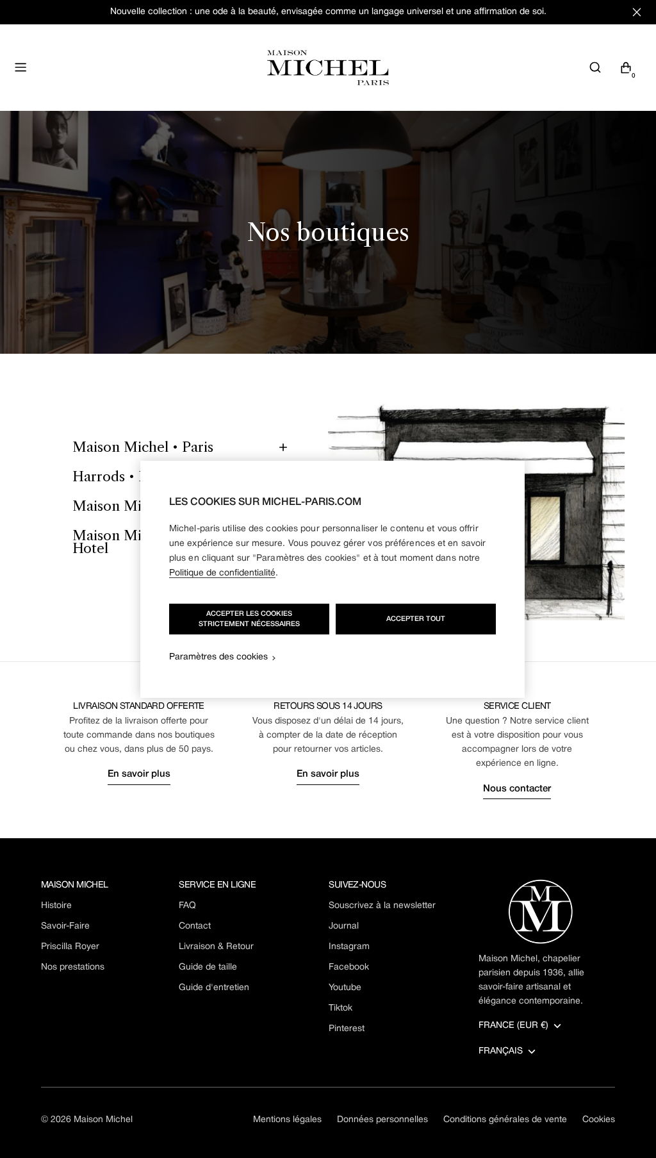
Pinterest (347, 1029)
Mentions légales (287, 1120)
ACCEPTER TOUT (415, 619)
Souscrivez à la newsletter (382, 906)
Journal (344, 926)
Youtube (345, 988)
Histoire (56, 906)
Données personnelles (382, 1120)
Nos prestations (72, 967)
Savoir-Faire (65, 926)
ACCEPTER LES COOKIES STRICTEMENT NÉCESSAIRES (249, 619)
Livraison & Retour (216, 947)
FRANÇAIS (501, 1051)
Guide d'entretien (214, 988)
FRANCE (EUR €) (513, 1026)
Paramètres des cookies (218, 657)
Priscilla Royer (70, 947)
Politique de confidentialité (222, 573)
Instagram (349, 947)
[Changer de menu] (20, 67)
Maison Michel (103, 1120)
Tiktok (340, 1008)
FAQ (187, 906)
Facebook (349, 967)
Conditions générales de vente (505, 1120)
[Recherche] (595, 67)
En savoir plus (139, 774)
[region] (332, 579)
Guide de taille (208, 967)
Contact (195, 926)
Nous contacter (517, 788)
